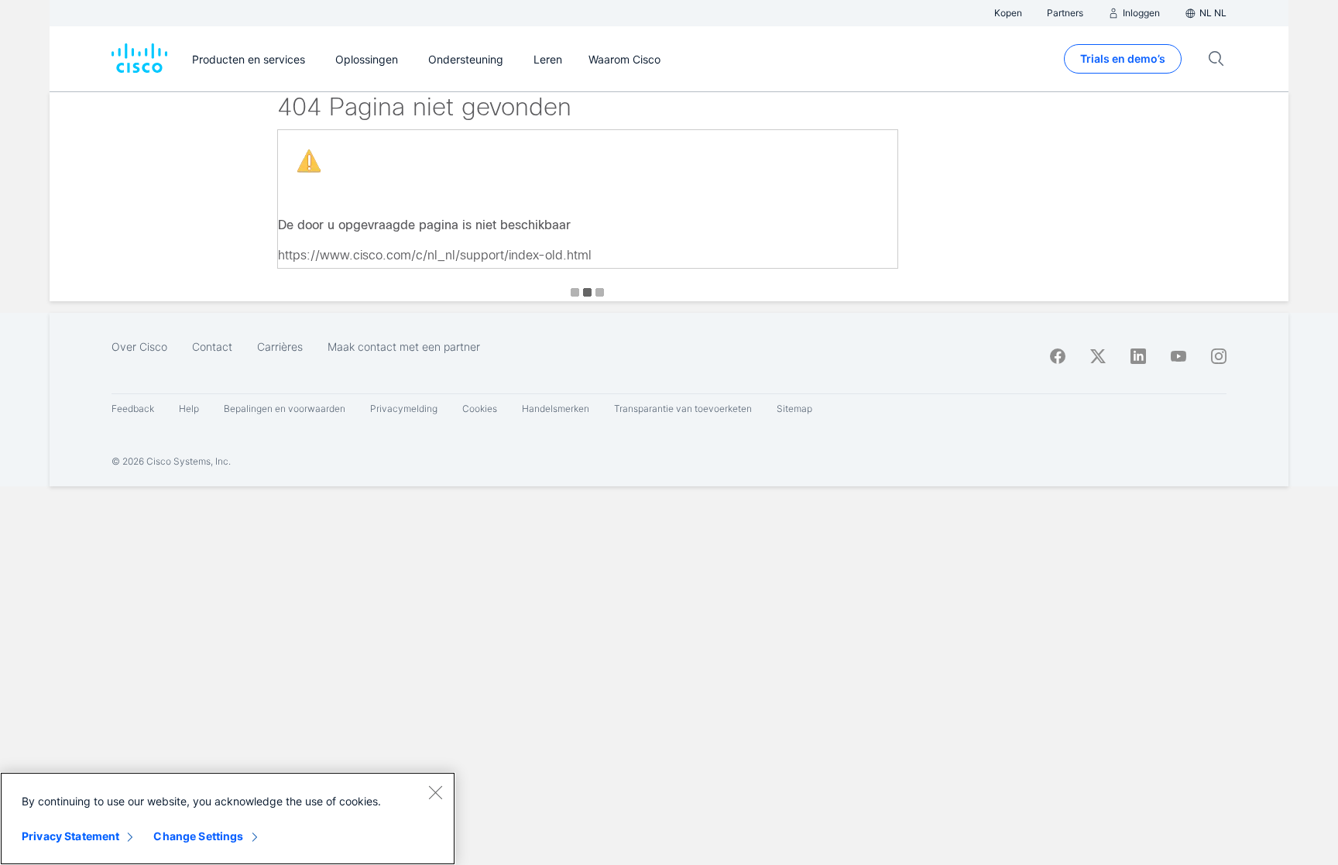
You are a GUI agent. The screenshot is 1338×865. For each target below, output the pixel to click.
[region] (227, 818)
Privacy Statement (70, 836)
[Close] (435, 792)
